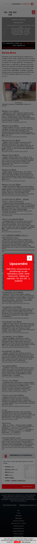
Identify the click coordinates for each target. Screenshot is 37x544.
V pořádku (17, 542)
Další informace (26, 542)
